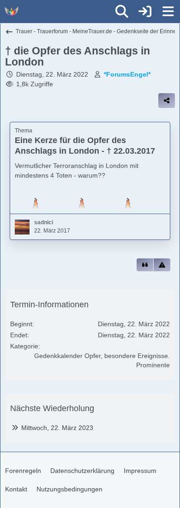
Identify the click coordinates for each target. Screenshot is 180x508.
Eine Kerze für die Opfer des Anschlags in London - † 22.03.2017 (85, 145)
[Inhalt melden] (162, 264)
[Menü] (168, 11)
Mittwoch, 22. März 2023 (57, 427)
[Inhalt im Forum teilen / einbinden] (166, 100)
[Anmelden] (145, 11)
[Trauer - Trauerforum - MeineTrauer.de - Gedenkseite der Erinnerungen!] (11, 11)
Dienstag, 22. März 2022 (52, 74)
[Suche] (122, 11)
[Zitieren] (145, 264)
